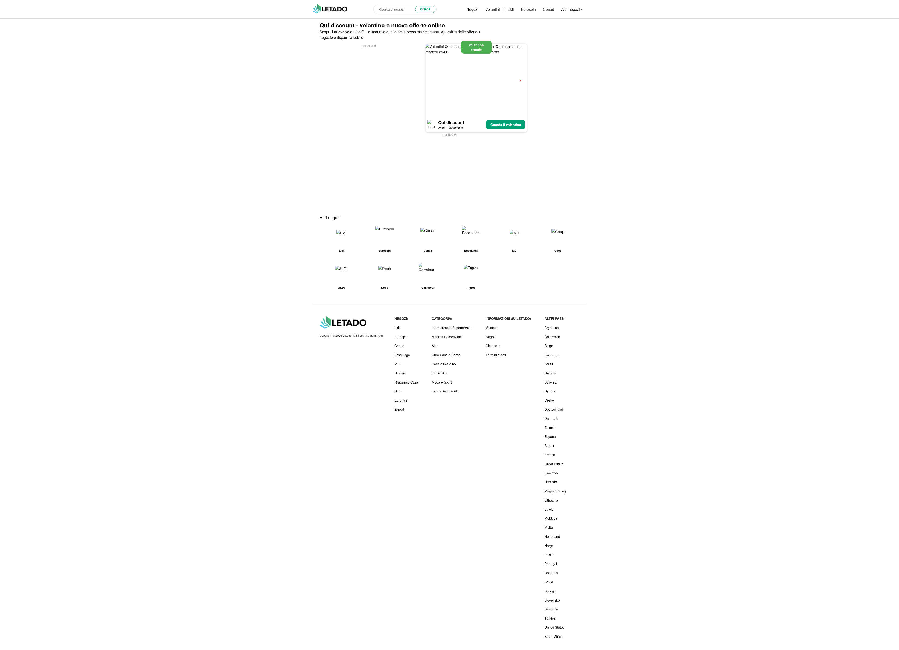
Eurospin (528, 9)
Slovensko (552, 600)
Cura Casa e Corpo (446, 354)
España (550, 436)
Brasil (549, 364)
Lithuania (551, 500)
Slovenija (551, 609)
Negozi (472, 9)
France (550, 454)
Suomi (549, 445)
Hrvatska (551, 482)
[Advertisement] (369, 81)
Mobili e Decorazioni (447, 336)
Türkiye (550, 618)
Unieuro (400, 373)
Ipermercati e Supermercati (452, 327)
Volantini (492, 9)
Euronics (400, 400)
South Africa (554, 636)
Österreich (552, 336)
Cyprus (550, 391)
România (551, 572)
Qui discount (451, 122)
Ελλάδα (551, 472)
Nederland (552, 536)
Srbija (549, 582)
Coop (398, 391)
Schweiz (551, 382)
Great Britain (554, 464)
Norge (549, 545)
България (552, 354)
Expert (399, 409)
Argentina (552, 327)
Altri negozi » (572, 9)
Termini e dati (496, 354)
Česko (549, 400)
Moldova (551, 518)
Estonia (550, 427)
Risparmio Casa (406, 382)
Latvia (549, 509)
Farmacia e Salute (445, 391)
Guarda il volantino (505, 124)
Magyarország (555, 491)
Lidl (511, 9)
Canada (550, 373)
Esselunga (402, 354)
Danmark (551, 418)
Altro (435, 345)
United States (554, 627)
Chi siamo (493, 345)
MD (397, 364)
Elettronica (439, 373)
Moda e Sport (442, 382)
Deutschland (554, 409)
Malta (549, 527)
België (549, 345)
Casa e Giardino (444, 364)
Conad (548, 9)
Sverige (550, 591)
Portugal (551, 563)
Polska (549, 554)
